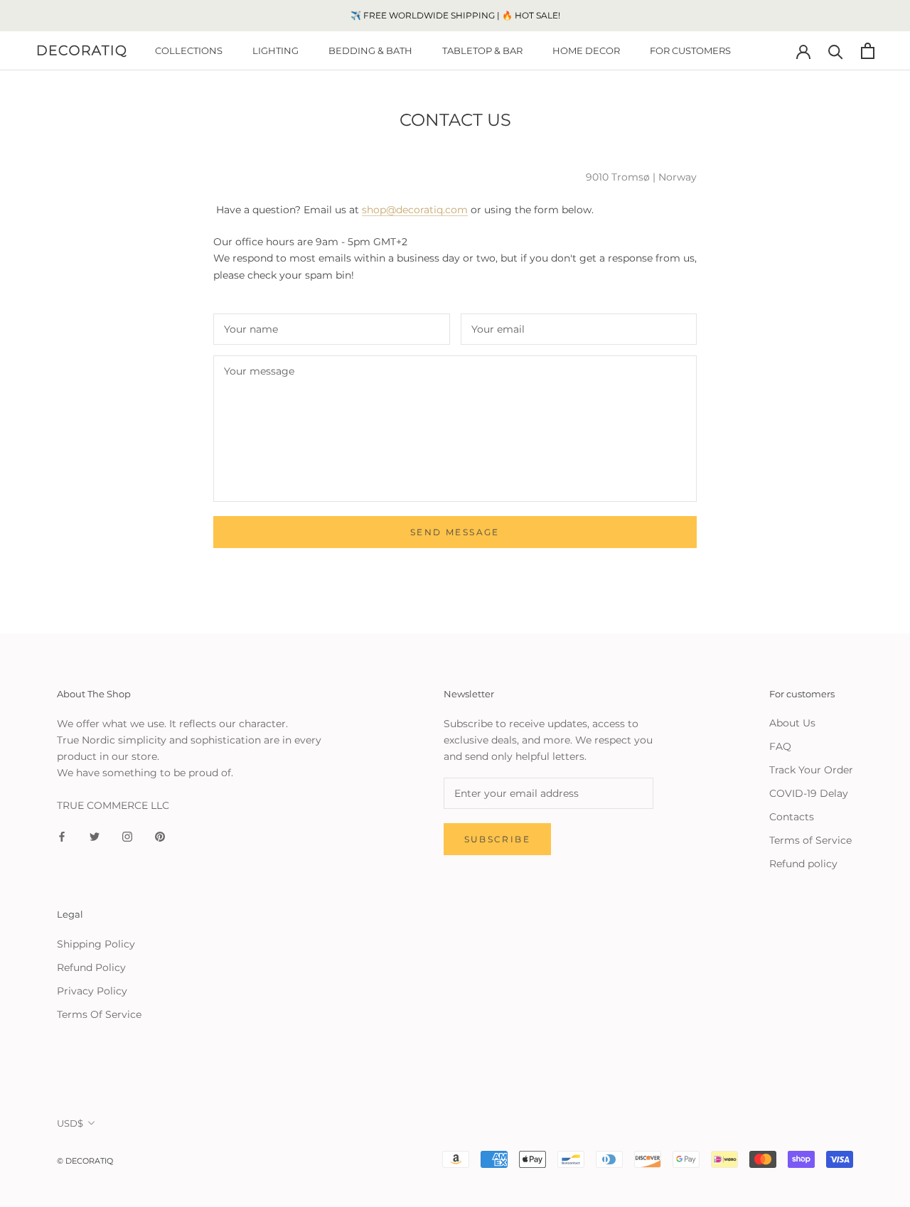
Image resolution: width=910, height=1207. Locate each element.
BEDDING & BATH (370, 50)
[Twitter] (95, 836)
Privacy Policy (92, 991)
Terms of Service (810, 840)
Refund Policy (91, 967)
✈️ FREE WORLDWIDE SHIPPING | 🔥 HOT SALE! (455, 15)
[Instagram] (127, 836)
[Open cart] (867, 51)
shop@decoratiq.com (415, 209)
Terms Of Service (99, 1014)
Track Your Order (811, 769)
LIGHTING (275, 50)
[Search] (835, 50)
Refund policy (803, 863)
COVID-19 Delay (808, 793)
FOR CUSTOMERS (690, 50)
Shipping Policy (96, 944)
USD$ (70, 1123)
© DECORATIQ (85, 1161)
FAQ (780, 746)
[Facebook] (62, 836)
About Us (792, 723)
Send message (455, 532)
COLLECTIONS (189, 50)
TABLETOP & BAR (482, 50)
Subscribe (497, 839)
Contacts (791, 816)
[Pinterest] (160, 836)
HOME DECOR (586, 50)
